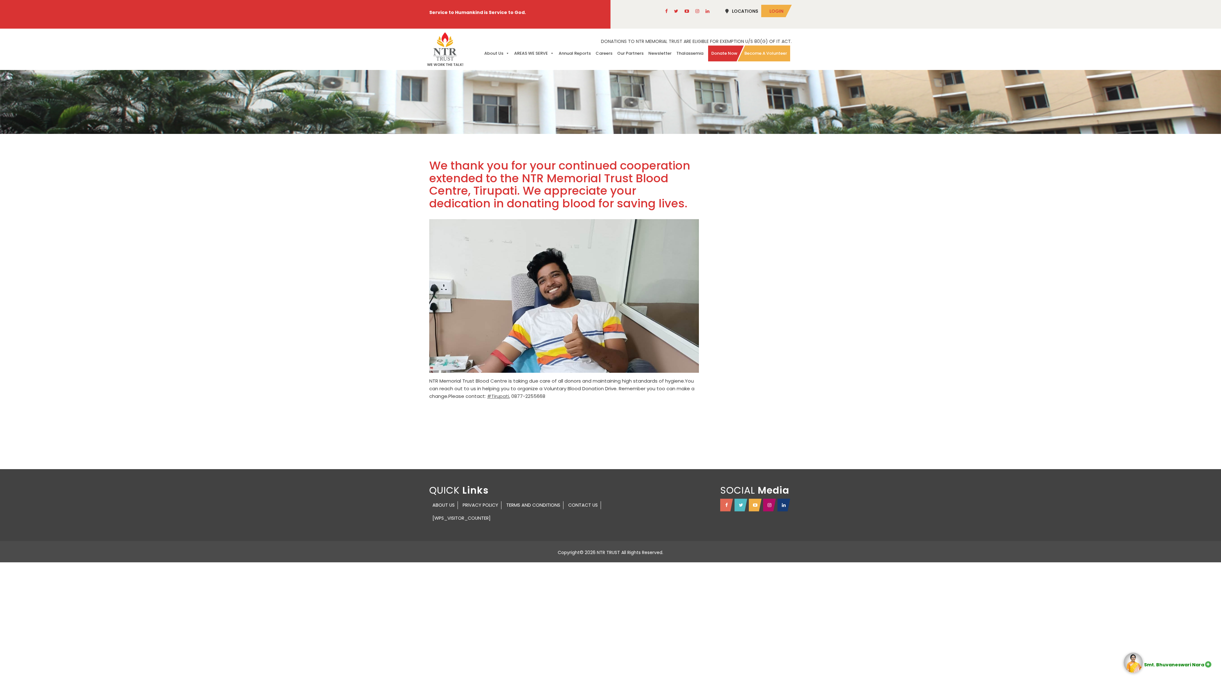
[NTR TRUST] (445, 49)
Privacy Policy (480, 505)
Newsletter (660, 53)
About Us (493, 53)
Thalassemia (689, 53)
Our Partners (630, 53)
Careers (604, 53)
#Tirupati (498, 396)
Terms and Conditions (533, 505)
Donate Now (724, 53)
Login (776, 11)
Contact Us (583, 505)
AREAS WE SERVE (531, 53)
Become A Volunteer (765, 53)
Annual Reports (575, 53)
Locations (745, 11)
